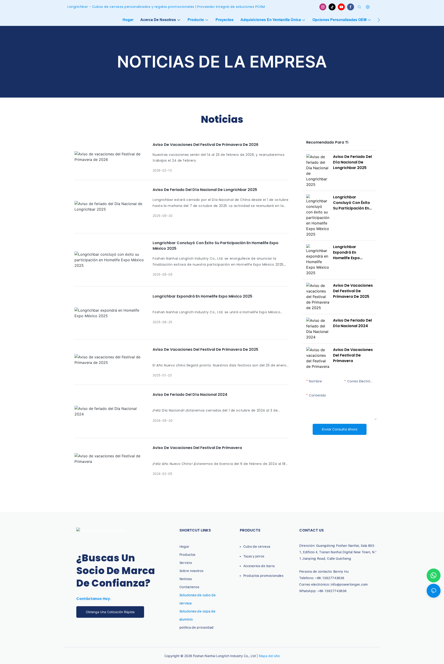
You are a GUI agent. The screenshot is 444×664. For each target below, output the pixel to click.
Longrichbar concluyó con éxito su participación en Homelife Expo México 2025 (215, 245)
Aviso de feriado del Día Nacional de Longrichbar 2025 (205, 189)
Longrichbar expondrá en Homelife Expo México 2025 (202, 296)
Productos (187, 554)
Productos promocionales (263, 576)
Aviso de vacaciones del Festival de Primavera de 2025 (205, 349)
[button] (378, 20)
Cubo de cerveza (256, 546)
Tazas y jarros (253, 556)
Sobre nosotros (191, 571)
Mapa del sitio (269, 656)
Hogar (184, 546)
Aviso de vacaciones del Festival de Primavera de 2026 (205, 144)
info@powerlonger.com (349, 584)
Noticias (185, 579)
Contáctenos (189, 587)
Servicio (185, 563)
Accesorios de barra (259, 566)
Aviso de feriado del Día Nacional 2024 (190, 394)
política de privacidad (196, 627)
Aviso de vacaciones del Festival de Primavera (197, 447)
